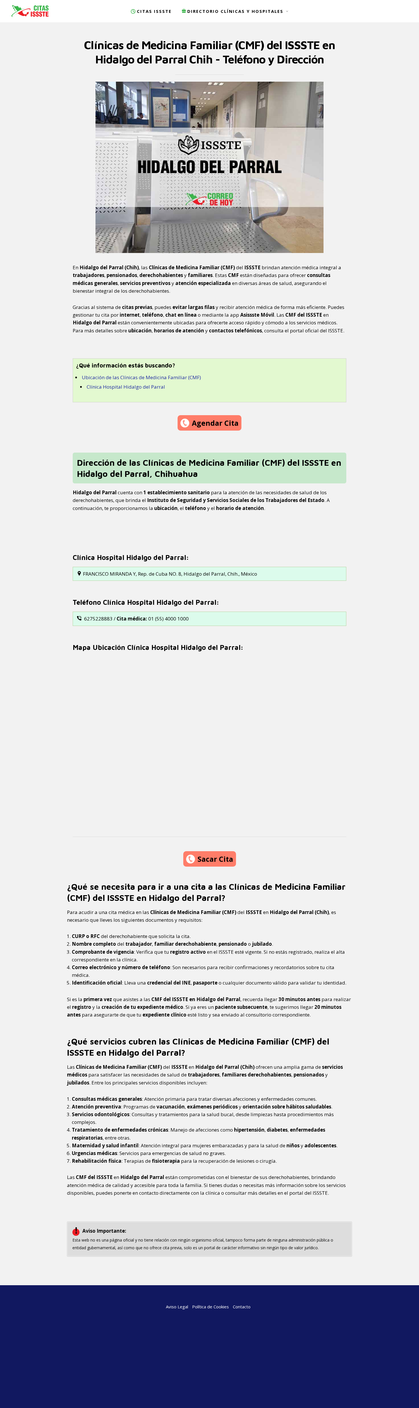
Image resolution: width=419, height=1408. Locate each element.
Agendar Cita (215, 423)
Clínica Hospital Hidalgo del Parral (126, 386)
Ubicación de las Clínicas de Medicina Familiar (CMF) (141, 377)
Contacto (242, 1306)
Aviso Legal (177, 1306)
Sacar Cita (215, 859)
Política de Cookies (210, 1306)
